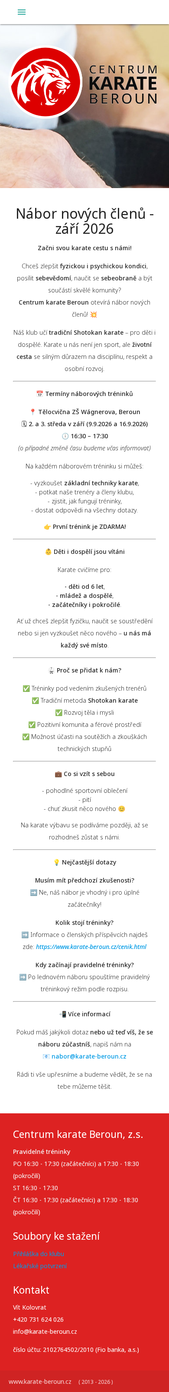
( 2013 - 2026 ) (95, 1382)
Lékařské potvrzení (40, 1266)
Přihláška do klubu (38, 1254)
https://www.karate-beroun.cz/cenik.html (91, 947)
